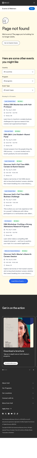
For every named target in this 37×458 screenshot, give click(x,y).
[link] (9, 9)
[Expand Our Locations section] (33, 393)
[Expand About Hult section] (33, 383)
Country (5, 67)
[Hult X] (5, 414)
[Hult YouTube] (11, 414)
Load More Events (17, 281)
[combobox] (18, 71)
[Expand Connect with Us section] (33, 398)
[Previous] (29, 369)
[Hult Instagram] (14, 414)
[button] (11, 43)
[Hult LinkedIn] (8, 414)
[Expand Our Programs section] (33, 388)
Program (5, 77)
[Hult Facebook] (3, 414)
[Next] (33, 369)
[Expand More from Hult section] (33, 403)
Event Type (6, 86)
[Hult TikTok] (17, 414)
